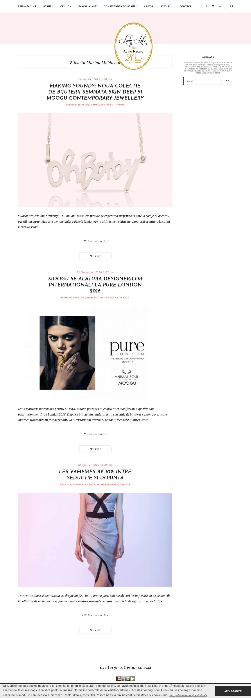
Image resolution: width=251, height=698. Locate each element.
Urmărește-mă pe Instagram (125, 668)
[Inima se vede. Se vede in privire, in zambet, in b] (123, 678)
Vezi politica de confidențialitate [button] (188, 695)
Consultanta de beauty (120, 6)
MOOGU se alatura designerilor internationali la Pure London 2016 (95, 285)
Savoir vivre (88, 6)
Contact (185, 6)
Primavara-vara (102, 105)
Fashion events (84, 485)
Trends (119, 105)
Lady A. (149, 6)
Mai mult (95, 256)
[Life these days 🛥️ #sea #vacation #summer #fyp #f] (128, 678)
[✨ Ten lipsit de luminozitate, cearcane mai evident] (118, 678)
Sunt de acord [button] (233, 690)
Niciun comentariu (95, 241)
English (166, 6)
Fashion (65, 6)
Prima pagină (27, 6)
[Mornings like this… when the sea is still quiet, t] (132, 678)
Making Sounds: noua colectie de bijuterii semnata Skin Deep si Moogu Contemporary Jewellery (95, 92)
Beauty (48, 6)
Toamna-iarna (108, 298)
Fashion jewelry (77, 105)
